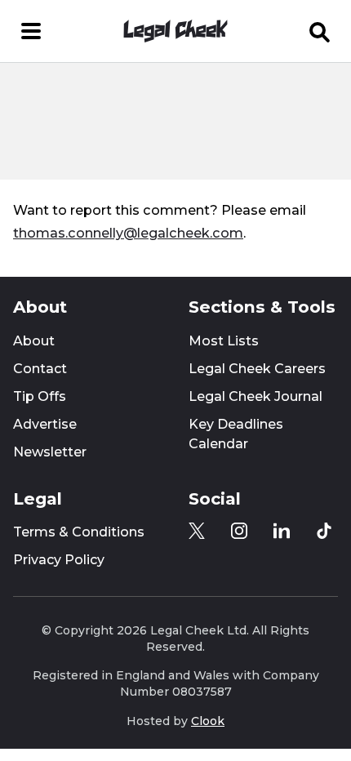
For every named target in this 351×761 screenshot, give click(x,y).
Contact (40, 368)
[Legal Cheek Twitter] (197, 531)
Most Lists (224, 341)
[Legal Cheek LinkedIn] (281, 531)
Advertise (45, 424)
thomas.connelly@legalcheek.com (128, 233)
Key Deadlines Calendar (236, 434)
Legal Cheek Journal (255, 396)
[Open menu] (31, 31)
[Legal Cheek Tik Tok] (324, 531)
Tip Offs (39, 396)
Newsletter (50, 452)
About (34, 341)
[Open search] (320, 31)
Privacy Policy (58, 559)
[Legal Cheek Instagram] (239, 531)
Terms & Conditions (78, 532)
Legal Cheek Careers (257, 368)
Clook (207, 721)
